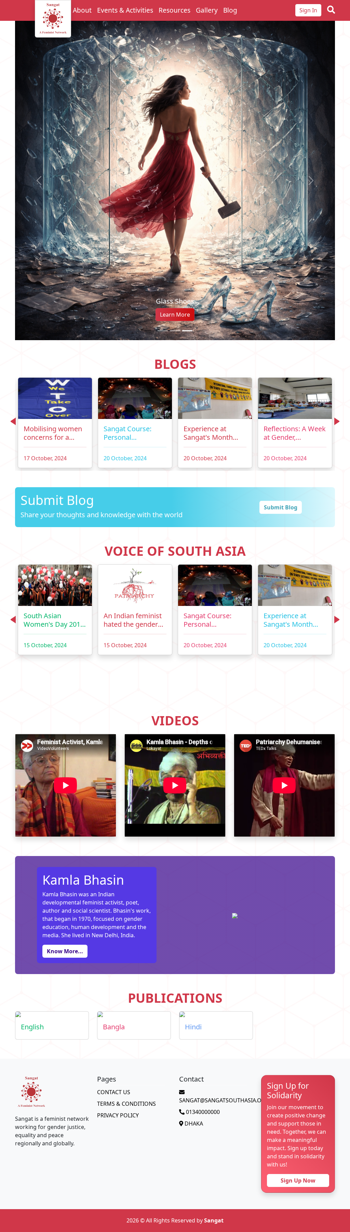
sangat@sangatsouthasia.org (224, 994)
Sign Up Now (298, 1074)
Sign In (308, 10)
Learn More (175, 208)
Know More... (65, 845)
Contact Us (113, 985)
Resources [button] (174, 10)
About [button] (82, 10)
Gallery (207, 10)
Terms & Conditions (126, 997)
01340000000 (202, 1005)
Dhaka (193, 1017)
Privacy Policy (118, 1009)
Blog (230, 10)
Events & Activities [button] (125, 10)
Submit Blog (280, 401)
